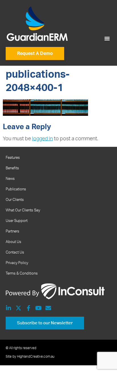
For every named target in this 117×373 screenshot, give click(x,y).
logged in (42, 138)
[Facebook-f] (28, 308)
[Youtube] (38, 308)
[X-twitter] (18, 308)
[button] (107, 38)
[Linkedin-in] (8, 308)
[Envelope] (48, 308)
